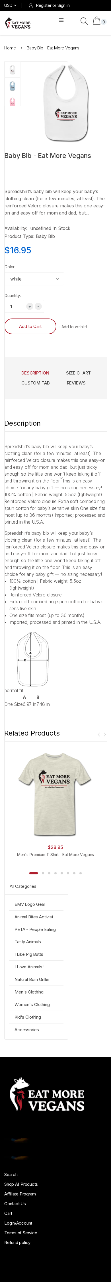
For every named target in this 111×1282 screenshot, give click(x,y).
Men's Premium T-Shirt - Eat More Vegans (55, 854)
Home (10, 48)
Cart (8, 1213)
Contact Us (15, 1203)
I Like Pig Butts (29, 954)
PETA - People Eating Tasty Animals (35, 935)
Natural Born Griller (32, 979)
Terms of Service (20, 1232)
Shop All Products (21, 1184)
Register (44, 5)
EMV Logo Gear (30, 904)
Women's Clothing (32, 1004)
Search (11, 1174)
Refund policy (17, 1242)
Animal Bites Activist (34, 917)
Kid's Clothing (28, 1017)
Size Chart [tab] (78, 373)
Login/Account (18, 1223)
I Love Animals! (29, 966)
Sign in (63, 5)
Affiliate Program (20, 1194)
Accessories (27, 1029)
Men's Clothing (29, 992)
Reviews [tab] (76, 383)
